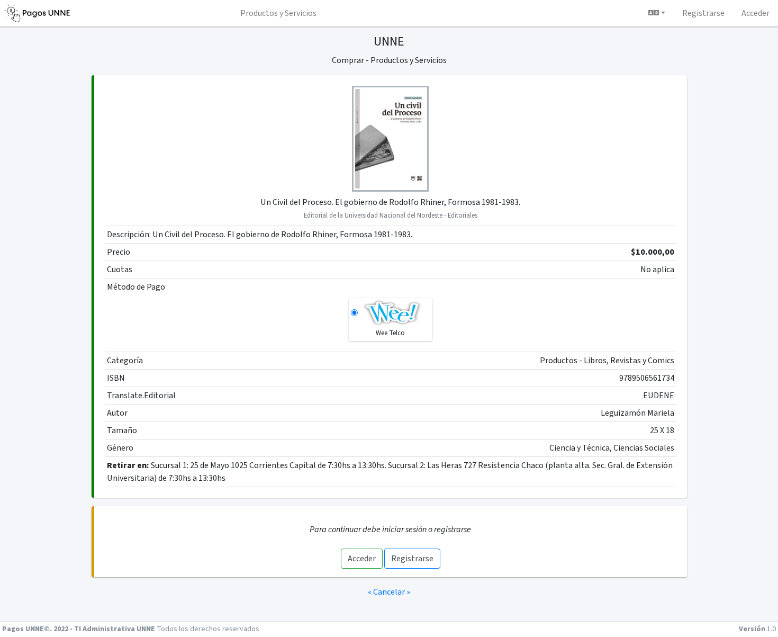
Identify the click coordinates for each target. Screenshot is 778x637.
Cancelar (389, 592)
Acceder (362, 558)
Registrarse (412, 558)
